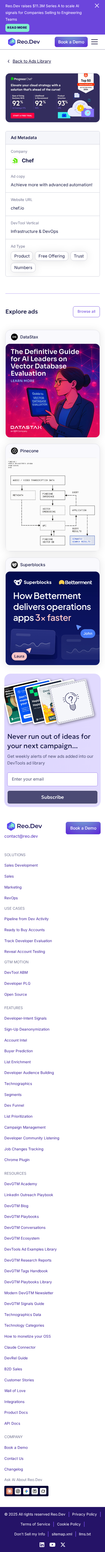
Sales (9, 876)
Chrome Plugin (17, 1160)
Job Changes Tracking (23, 1149)
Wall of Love (15, 1391)
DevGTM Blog (16, 1206)
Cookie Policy (69, 1524)
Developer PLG (17, 983)
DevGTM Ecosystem (22, 1238)
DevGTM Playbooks (21, 1216)
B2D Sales (13, 1369)
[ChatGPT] (18, 1491)
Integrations (14, 1402)
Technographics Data (22, 1314)
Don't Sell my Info (29, 1534)
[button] (94, 42)
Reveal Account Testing (24, 951)
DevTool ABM (16, 972)
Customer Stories (19, 1380)
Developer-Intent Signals (25, 1018)
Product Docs (16, 1412)
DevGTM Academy (20, 1184)
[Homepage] (22, 42)
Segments (13, 1094)
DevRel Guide (16, 1358)
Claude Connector (20, 1347)
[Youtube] (52, 1545)
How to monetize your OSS (27, 1336)
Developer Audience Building (29, 1072)
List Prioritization (18, 1116)
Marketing (13, 887)
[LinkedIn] (42, 1545)
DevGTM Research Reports (27, 1260)
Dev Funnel (14, 1105)
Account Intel (15, 1040)
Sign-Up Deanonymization (27, 1029)
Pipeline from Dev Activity (26, 919)
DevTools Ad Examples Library (30, 1249)
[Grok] (43, 1491)
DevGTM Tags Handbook (26, 1271)
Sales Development (21, 865)
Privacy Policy (84, 1514)
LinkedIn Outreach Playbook (28, 1195)
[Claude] (9, 1491)
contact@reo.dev (21, 836)
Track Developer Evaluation (28, 941)
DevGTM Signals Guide (24, 1303)
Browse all (86, 311)
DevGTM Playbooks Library (28, 1282)
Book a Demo (71, 41)
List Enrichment (17, 1062)
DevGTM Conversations (25, 1227)
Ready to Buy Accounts (24, 930)
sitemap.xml (62, 1534)
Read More (17, 27)
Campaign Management (25, 1127)
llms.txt (85, 1534)
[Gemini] (26, 1491)
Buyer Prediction (18, 1051)
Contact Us (13, 1458)
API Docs (12, 1423)
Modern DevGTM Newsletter (28, 1293)
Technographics (18, 1083)
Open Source (15, 994)
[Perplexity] (35, 1491)
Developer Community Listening (31, 1138)
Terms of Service (35, 1524)
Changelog (13, 1469)
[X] (63, 1545)
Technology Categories (24, 1325)
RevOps (11, 898)
